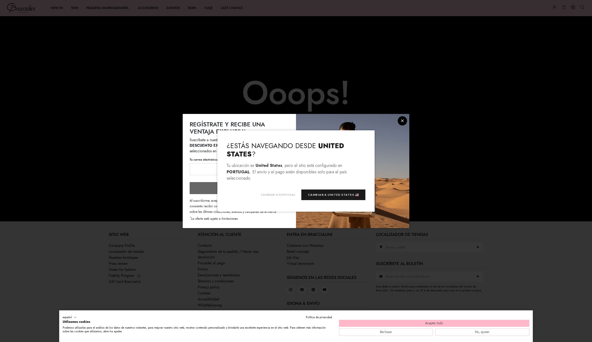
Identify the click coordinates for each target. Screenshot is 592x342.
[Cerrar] (402, 120)
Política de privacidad (319, 317)
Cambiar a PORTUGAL (278, 194)
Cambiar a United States (331, 194)
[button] (70, 317)
